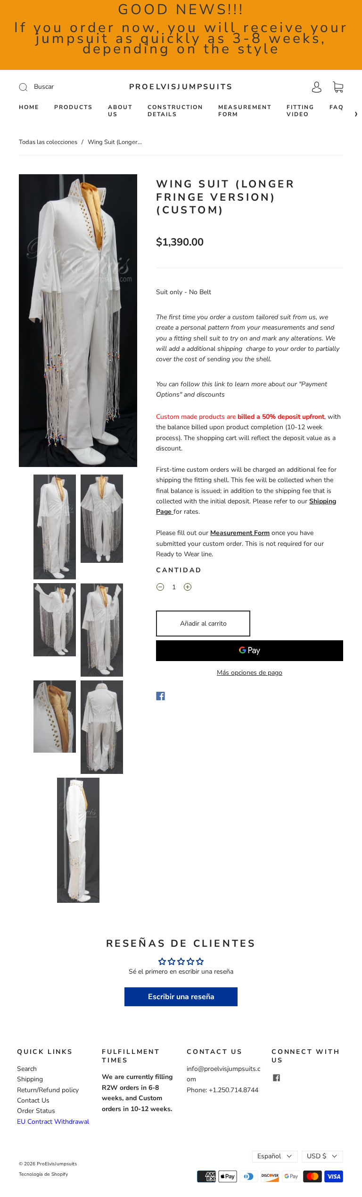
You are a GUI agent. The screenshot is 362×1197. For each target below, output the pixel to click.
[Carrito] (338, 87)
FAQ (336, 107)
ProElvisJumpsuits (181, 87)
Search (27, 1068)
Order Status (36, 1110)
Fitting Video (300, 111)
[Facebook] (160, 696)
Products (73, 107)
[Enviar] (59, 87)
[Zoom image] (78, 322)
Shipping (30, 1079)
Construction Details (175, 111)
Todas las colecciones (48, 142)
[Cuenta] (316, 86)
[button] (30, 322)
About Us (120, 111)
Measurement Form (245, 111)
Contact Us (33, 1100)
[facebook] (276, 1077)
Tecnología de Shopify (43, 1174)
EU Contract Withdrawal (53, 1121)
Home (29, 107)
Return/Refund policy (48, 1090)
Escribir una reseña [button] (181, 997)
